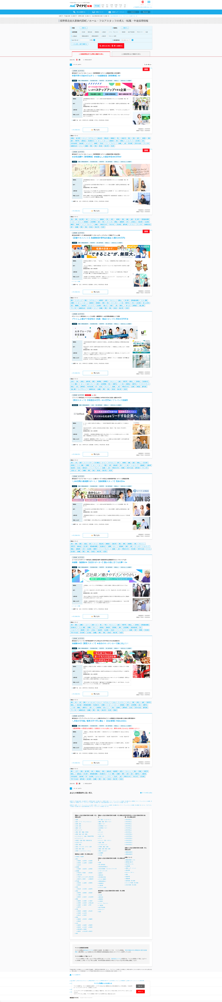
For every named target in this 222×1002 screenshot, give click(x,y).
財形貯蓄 (99, 707)
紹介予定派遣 (102, 907)
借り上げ (128, 305)
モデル (128, 702)
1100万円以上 (129, 836)
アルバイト (113, 143)
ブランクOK (146, 143)
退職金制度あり (102, 881)
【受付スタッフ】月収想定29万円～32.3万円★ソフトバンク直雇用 (100, 400)
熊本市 (90, 931)
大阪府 (90, 900)
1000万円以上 (129, 834)
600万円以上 (129, 825)
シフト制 (121, 303)
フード (100, 838)
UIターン (95, 627)
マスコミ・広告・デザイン (105, 840)
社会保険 (147, 221)
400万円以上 (129, 821)
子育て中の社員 (74, 632)
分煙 (97, 384)
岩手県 (85, 860)
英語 (135, 771)
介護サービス (94, 624)
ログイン (142, 4)
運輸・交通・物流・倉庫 (104, 848)
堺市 (90, 905)
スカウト (133, 12)
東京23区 (91, 877)
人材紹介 (101, 901)
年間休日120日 (103, 224)
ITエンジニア (79, 830)
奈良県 (85, 903)
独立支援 (79, 705)
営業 (76, 219)
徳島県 (79, 919)
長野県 (90, 883)
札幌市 (82, 856)
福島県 (90, 862)
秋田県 (79, 862)
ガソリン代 (109, 221)
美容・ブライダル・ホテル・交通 (83, 846)
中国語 (139, 771)
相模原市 (91, 879)
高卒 (72, 227)
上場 (125, 143)
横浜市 (79, 879)
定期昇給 (128, 384)
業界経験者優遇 (145, 219)
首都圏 (116, 4)
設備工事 (124, 138)
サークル (132, 224)
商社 (100, 830)
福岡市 (79, 931)
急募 (72, 140)
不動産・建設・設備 (103, 846)
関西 (107, 6)
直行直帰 (89, 308)
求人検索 (73, 980)
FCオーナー (101, 909)
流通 (80, 462)
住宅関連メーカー (103, 825)
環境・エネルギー (103, 850)
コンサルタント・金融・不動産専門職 (85, 836)
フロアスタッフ (91, 138)
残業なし (121, 305)
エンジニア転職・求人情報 (132, 882)
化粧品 (82, 381)
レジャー (101, 834)
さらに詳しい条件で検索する (80, 44)
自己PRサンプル (129, 864)
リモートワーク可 (103, 870)
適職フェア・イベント (131, 868)
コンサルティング (103, 844)
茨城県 (79, 868)
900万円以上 (129, 832)
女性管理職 (93, 221)
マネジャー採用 (102, 887)
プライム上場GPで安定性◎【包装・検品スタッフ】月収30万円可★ (100, 319)
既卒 (136, 630)
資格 (127, 874)
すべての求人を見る (147, 792)
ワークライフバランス (144, 384)
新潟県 (79, 883)
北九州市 (85, 931)
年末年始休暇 (74, 143)
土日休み (93, 630)
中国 (112, 6)
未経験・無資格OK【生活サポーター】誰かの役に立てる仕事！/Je (99, 562)
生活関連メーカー (103, 828)
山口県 (85, 913)
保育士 (138, 702)
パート (106, 143)
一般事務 (143, 138)
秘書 (127, 219)
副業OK (100, 873)
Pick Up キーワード (81, 980)
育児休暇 (130, 143)
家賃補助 (86, 221)
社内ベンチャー (90, 384)
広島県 (79, 913)
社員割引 (118, 707)
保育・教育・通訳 (80, 848)
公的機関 (101, 853)
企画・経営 (78, 825)
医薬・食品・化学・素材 (81, 834)
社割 (72, 305)
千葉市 (79, 877)
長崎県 (90, 925)
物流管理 (115, 771)
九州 (120, 6)
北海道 (102, 4)
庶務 (149, 138)
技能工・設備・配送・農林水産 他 (84, 840)
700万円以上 (129, 828)
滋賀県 (79, 900)
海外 (125, 6)
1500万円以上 (129, 844)
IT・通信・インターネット (105, 819)
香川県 (85, 919)
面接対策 (128, 876)
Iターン (105, 140)
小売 (76, 462)
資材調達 (99, 381)
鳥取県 (79, 911)
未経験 (119, 143)
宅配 (133, 702)
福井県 (90, 888)
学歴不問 (77, 140)
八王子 (76, 771)
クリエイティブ (79, 838)
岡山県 (90, 911)
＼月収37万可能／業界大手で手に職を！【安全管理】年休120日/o (99, 721)
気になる (145, 12)
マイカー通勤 (144, 300)
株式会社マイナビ (88, 950)
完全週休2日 (91, 140)
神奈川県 (106, 146)
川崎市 (84, 879)
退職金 (115, 221)
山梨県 (85, 883)
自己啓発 (137, 140)
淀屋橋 (72, 138)
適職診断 (128, 878)
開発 (86, 300)
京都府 (85, 900)
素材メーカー (102, 823)
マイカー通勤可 (102, 879)
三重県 (79, 894)
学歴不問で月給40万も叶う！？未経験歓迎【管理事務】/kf (96, 76)
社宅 (143, 140)
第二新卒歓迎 (102, 864)
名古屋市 (91, 897)
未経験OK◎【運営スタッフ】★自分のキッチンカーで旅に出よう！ (100, 643)
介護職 (81, 624)
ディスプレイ (121, 702)
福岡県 (79, 925)
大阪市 (85, 905)
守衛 (105, 624)
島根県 (85, 911)
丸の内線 (89, 632)
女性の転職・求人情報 (131, 885)
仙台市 (79, 865)
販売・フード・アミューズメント (83, 821)
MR (76, 702)
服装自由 (84, 140)
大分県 (85, 927)
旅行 (87, 219)
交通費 (72, 303)
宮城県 (90, 860)
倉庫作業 (88, 381)
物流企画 (109, 771)
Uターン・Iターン (130, 872)
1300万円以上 (129, 840)
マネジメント (113, 300)
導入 (118, 138)
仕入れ (114, 702)
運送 (129, 138)
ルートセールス (91, 702)
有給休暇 (81, 143)
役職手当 (115, 384)
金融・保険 (101, 842)
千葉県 (84, 872)
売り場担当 (97, 462)
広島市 (85, 915)
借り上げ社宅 (146, 303)
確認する (140, 991)
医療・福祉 (78, 823)
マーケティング (78, 300)
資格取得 (111, 140)
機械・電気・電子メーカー (105, 821)
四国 (116, 6)
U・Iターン (98, 140)
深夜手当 (127, 303)
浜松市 (85, 897)
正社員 (101, 143)
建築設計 (113, 138)
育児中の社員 (138, 143)
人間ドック (91, 707)
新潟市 (79, 885)
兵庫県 (79, 903)
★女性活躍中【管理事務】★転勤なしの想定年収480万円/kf (96, 157)
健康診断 (122, 221)
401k (133, 303)
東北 (107, 4)
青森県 (79, 860)
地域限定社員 (74, 146)
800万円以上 (129, 830)
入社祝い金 (73, 470)
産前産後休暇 (134, 627)
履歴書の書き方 (129, 862)
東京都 (100, 146)
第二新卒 (137, 219)
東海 (103, 6)
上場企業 (101, 885)
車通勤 (122, 467)
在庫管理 (101, 300)
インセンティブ (129, 140)
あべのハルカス (99, 776)
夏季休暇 (82, 386)
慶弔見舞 (145, 707)
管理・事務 (78, 844)
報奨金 (121, 140)
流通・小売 (101, 836)
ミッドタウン (108, 776)
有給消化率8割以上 (103, 866)
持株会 (72, 386)
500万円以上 (129, 823)
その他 (100, 855)
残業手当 (85, 707)
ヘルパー (87, 624)
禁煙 (103, 303)
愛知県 (115, 710)
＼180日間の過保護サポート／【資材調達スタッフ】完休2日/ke (98, 481)
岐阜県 (79, 892)
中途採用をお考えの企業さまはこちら (143, 7)
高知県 (79, 921)
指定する (84, 27)
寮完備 (138, 386)
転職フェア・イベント (132, 980)
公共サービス (79, 842)
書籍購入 (77, 305)
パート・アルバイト (103, 903)
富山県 (79, 888)
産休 (99, 221)
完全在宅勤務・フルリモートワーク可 (108, 868)
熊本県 (79, 927)
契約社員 (85, 467)
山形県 (85, 862)
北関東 (111, 4)
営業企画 (106, 138)
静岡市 (79, 897)
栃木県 (85, 868)
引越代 (111, 305)
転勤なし (120, 300)
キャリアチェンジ (82, 389)
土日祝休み (133, 221)
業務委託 (101, 899)
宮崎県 (90, 927)
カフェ (80, 146)
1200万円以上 (129, 838)
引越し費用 (141, 305)
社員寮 (132, 386)
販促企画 (100, 138)
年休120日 (111, 224)
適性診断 (128, 870)
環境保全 (98, 771)
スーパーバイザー (88, 462)
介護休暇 (149, 465)
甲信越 (97, 6)
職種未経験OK (129, 852)
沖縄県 (85, 929)
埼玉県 (112, 146)
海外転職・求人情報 (130, 880)
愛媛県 (90, 919)
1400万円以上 (129, 842)
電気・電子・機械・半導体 (82, 832)
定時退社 (138, 381)
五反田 (72, 381)
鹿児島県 (80, 929)
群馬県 (90, 868)
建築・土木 (78, 828)
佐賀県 (85, 925)
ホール (84, 138)
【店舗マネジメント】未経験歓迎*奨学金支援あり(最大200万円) (98, 238)
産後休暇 (115, 465)
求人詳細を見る (76, 129)
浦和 (72, 771)
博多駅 (77, 224)
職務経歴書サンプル (130, 860)
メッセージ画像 (76, 281)
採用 (138, 138)
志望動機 (128, 866)
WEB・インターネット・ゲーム (83, 850)
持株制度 (135, 305)
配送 (103, 771)
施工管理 (78, 138)
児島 (72, 219)
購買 (93, 381)
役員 (100, 911)
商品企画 (101, 543)
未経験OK (101, 883)
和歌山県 (91, 903)
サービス (101, 832)
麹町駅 (95, 143)
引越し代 (105, 305)
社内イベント (106, 707)
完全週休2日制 (102, 877)
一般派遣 (101, 905)
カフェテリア (89, 143)
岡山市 (79, 915)
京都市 (79, 905)
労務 (134, 138)
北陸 (125, 4)
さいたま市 (85, 877)
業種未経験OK (129, 854)
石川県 (85, 888)
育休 (117, 140)
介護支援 (101, 627)
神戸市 (79, 907)
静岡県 (85, 892)
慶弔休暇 (125, 224)
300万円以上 (129, 819)
